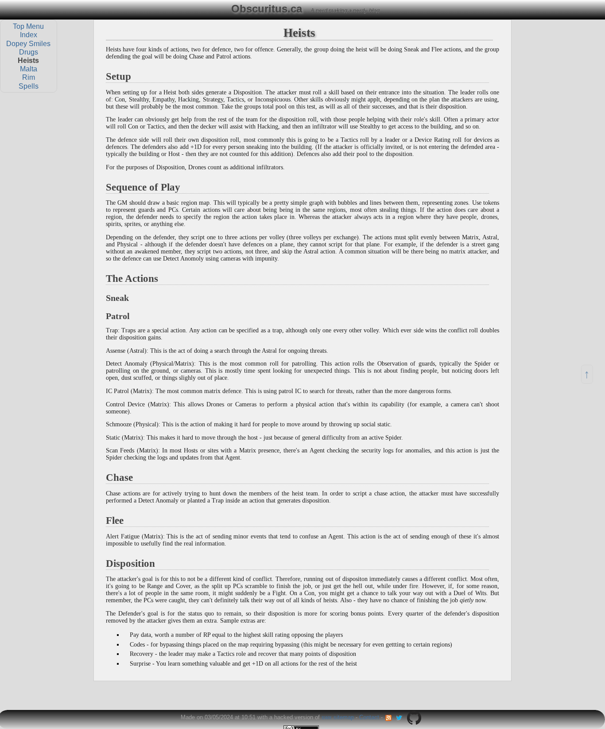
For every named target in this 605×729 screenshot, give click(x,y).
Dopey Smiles (28, 43)
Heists (28, 60)
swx (327, 717)
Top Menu (28, 26)
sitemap (344, 717)
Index (28, 35)
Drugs (28, 51)
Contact (369, 717)
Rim (28, 77)
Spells (29, 86)
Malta (28, 69)
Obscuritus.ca (266, 9)
